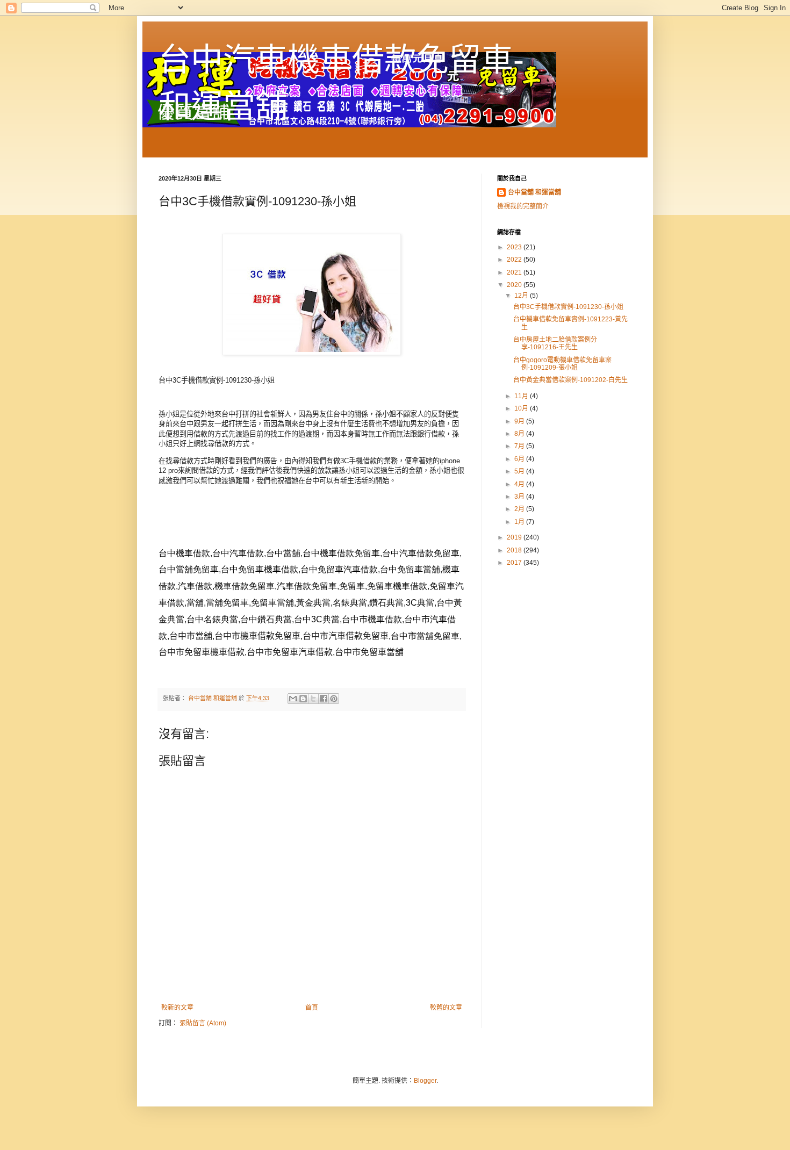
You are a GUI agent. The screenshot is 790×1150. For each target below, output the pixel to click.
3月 (520, 496)
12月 (522, 295)
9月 (520, 421)
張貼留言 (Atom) (202, 1023)
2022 (515, 259)
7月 (520, 446)
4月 (520, 484)
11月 (522, 396)
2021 (515, 272)
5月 (520, 471)
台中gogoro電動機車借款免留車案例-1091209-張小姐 (562, 363)
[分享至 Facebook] (323, 698)
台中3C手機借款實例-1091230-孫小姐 (568, 307)
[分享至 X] (313, 698)
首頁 (311, 1007)
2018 (515, 550)
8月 (520, 433)
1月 (520, 522)
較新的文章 (177, 1007)
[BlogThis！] (303, 698)
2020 (515, 285)
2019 (515, 537)
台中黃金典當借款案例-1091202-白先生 (570, 380)
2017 (515, 562)
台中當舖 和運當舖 (534, 192)
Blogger (425, 1080)
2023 (515, 247)
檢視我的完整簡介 (523, 206)
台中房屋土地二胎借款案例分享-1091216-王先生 (555, 343)
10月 (522, 408)
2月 (520, 509)
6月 (520, 459)
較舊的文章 (446, 1007)
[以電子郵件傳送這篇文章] (293, 698)
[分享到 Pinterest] (333, 698)
